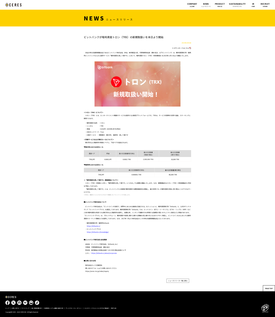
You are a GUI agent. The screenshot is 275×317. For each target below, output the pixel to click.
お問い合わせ (15, 308)
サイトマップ (25, 308)
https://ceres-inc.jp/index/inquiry (97, 271)
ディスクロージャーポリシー (74, 308)
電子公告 (113, 308)
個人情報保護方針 (36, 308)
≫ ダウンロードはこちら (180, 48)
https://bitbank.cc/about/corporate (104, 253)
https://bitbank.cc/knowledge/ (98, 232)
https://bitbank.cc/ (93, 226)
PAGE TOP (269, 288)
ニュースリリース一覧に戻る (177, 281)
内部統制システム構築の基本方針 (53, 308)
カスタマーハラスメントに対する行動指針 (96, 308)
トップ (7, 308)
